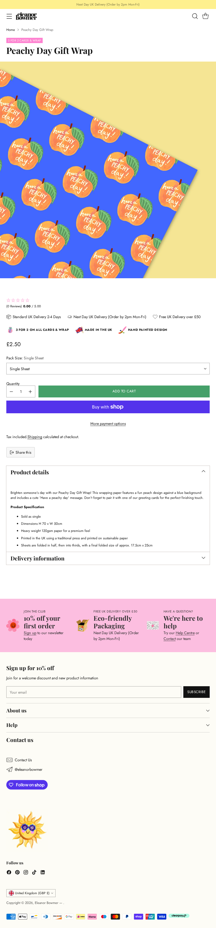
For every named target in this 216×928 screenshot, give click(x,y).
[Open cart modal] (205, 16)
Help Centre (185, 632)
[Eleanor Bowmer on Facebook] (9, 873)
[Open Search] (194, 16)
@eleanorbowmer (28, 769)
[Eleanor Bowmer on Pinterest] (17, 873)
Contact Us (23, 760)
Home (10, 29)
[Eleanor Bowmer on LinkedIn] (43, 873)
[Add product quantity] (30, 391)
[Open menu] (9, 16)
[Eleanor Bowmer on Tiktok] (34, 873)
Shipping (34, 436)
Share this (23, 452)
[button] (108, 303)
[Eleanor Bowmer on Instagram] (26, 873)
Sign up (30, 632)
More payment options (108, 423)
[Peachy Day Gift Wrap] (108, 170)
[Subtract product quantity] (11, 391)
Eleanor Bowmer (47, 902)
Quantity (12, 383)
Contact (170, 638)
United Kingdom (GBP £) (32, 893)
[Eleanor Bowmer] (26, 16)
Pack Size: (24, 358)
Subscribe (196, 691)
